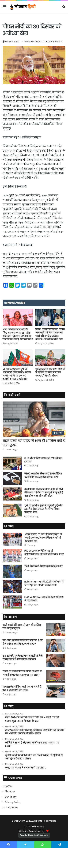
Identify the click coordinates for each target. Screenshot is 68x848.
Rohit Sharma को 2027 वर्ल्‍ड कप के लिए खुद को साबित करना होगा (44, 583)
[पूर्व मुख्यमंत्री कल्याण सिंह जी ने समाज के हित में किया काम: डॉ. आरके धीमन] (50, 357)
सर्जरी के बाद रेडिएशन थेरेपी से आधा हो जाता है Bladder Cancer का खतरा (22, 672)
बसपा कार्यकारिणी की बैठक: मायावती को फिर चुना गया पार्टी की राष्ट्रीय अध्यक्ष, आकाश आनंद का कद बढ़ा (50, 334)
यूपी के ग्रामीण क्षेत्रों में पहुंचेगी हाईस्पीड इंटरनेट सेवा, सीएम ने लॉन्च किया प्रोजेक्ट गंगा (43, 509)
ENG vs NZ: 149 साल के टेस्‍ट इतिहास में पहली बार (43, 598)
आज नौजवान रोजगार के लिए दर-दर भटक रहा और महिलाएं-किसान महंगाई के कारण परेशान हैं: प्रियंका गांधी (18, 334)
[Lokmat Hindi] (23, 6)
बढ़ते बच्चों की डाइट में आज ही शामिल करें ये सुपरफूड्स (22, 626)
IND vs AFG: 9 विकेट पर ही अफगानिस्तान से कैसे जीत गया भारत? (44, 552)
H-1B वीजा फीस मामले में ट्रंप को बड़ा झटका (43, 459)
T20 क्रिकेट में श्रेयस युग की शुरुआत (43, 566)
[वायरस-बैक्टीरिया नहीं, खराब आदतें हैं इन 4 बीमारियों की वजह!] (55, 691)
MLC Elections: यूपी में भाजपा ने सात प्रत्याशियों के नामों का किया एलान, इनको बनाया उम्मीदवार (17, 374)
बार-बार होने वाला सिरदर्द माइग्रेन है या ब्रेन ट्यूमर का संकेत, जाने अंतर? (22, 642)
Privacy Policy (13, 802)
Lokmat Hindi (12, 41)
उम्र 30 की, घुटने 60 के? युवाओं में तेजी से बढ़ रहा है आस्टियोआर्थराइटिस (23, 657)
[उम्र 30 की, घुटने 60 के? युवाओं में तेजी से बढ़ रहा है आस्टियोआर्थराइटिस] (55, 660)
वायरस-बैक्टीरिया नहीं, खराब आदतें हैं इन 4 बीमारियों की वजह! (22, 688)
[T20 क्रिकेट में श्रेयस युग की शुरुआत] (12, 571)
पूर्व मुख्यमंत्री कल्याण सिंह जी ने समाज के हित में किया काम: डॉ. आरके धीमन (50, 372)
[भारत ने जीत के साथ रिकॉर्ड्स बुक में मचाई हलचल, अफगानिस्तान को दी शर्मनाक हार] (12, 539)
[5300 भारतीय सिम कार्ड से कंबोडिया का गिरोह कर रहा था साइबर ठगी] (12, 478)
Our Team (10, 797)
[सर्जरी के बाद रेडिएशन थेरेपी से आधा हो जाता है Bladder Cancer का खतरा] (55, 676)
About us (10, 791)
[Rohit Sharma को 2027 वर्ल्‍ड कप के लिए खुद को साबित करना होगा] (12, 586)
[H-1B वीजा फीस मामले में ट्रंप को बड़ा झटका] (12, 463)
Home (8, 786)
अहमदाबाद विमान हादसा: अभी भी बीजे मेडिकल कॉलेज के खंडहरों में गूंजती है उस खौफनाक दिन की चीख (43, 492)
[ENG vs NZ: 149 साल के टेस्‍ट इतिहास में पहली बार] (12, 602)
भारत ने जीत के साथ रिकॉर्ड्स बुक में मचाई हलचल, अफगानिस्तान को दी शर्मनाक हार (43, 538)
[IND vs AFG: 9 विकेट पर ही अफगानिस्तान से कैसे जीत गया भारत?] (12, 555)
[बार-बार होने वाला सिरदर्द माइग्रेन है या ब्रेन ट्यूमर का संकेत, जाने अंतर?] (55, 645)
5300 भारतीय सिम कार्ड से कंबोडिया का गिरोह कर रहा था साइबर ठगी (43, 475)
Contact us (11, 807)
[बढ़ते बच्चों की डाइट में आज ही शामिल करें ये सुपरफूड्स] (55, 629)
